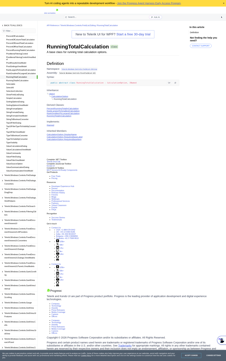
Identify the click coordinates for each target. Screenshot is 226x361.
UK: (65, 232)
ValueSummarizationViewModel (19, 171)
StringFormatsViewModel (16, 116)
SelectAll (10, 88)
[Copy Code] (175, 82)
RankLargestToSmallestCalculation (21, 70)
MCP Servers (52, 170)
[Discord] (57, 260)
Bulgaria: (67, 236)
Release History (58, 193)
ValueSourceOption (14, 164)
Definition (55, 63)
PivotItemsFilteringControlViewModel (21, 58)
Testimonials (56, 220)
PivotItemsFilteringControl (17, 54)
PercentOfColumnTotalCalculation (20, 40)
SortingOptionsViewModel (17, 105)
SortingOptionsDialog (15, 102)
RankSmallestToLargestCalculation (21, 74)
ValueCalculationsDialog (16, 146)
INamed (50, 125)
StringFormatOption (14, 109)
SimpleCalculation (14, 98)
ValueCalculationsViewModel (18, 150)
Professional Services (60, 201)
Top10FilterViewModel (15, 132)
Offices (54, 316)
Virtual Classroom (58, 205)
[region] (113, 355)
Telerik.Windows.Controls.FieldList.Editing (78, 25)
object (52, 94)
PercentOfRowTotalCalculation (19, 47)
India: (66, 234)
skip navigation (49, 13)
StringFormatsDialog (15, 112)
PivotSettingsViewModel (16, 66)
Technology (56, 306)
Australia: (67, 238)
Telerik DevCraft (53, 162)
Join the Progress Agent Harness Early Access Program (149, 3)
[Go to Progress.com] (54, 292)
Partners (55, 203)
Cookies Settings (213, 355)
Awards (54, 308)
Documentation (57, 191)
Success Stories (58, 218)
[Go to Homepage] (57, 13)
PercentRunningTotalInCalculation (20, 50)
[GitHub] (57, 257)
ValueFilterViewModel (15, 160)
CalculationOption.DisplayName (62, 134)
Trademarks (125, 345)
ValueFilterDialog (13, 157)
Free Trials (55, 176)
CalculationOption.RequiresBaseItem (64, 139)
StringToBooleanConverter (17, 119)
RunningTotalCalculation (16, 77)
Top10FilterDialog (13, 123)
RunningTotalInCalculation (17, 81)
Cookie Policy (86, 355)
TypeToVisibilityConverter (17, 139)
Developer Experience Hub (62, 186)
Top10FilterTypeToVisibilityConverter (20, 127)
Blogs (53, 197)
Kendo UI (51, 166)
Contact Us (56, 228)
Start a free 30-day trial (133, 34)
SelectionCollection (14, 91)
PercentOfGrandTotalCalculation (19, 43)
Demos (54, 188)
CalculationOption (59, 96)
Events (54, 207)
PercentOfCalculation (15, 36)
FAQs (53, 210)
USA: (65, 230)
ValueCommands (13, 153)
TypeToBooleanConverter (17, 136)
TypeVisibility (11, 143)
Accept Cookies (191, 355)
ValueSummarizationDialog (17, 167)
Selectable (10, 84)
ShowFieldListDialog (15, 95)
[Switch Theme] (222, 17)
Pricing (54, 178)
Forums (54, 195)
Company (55, 304)
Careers (54, 314)
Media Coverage (58, 312)
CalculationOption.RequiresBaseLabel (65, 137)
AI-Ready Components (67, 170)
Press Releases (58, 310)
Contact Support (201, 46)
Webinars (55, 199)
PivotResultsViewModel (16, 63)
